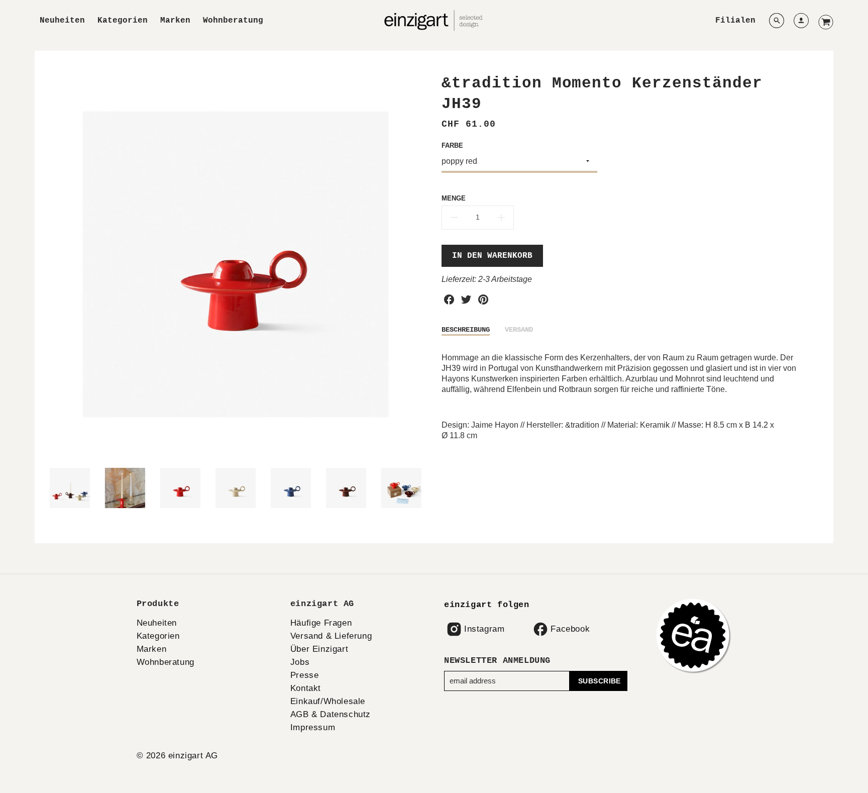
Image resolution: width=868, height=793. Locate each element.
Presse (304, 675)
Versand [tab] (519, 330)
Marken (175, 20)
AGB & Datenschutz (330, 714)
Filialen (735, 20)
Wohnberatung (233, 20)
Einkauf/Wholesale (327, 701)
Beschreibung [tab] (466, 330)
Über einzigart (319, 649)
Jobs (299, 662)
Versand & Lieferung (331, 636)
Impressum (312, 727)
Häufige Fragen (321, 623)
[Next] (418, 264)
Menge (454, 198)
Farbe (452, 145)
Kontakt (305, 688)
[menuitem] (62, 21)
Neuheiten (62, 20)
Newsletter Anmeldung (497, 660)
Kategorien (122, 20)
